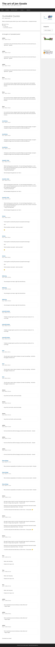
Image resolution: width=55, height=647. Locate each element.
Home (2, 10)
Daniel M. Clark (5, 160)
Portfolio (7, 10)
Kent (3, 350)
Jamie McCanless (6, 311)
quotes (4, 25)
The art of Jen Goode (14, 3)
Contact (22, 10)
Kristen (3, 216)
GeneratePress (35, 645)
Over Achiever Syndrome (7, 27)
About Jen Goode (14, 10)
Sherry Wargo (5, 460)
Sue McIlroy (5, 121)
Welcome (28, 10)
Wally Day (4, 276)
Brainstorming (5, 24)
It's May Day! (5, 26)
